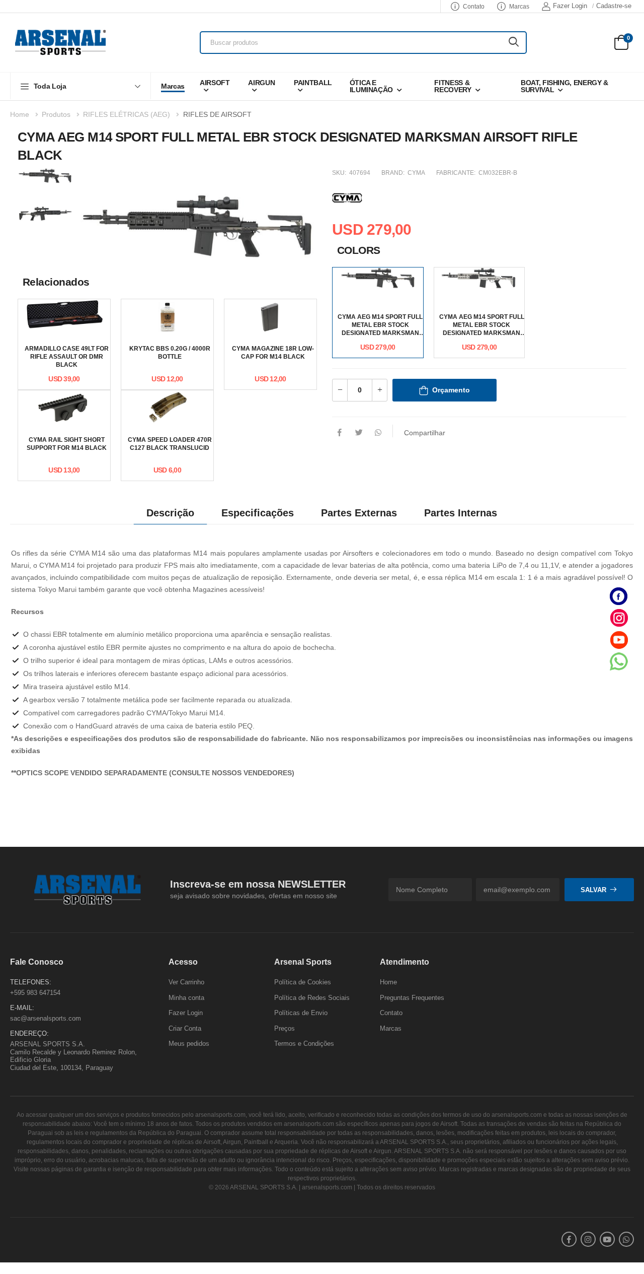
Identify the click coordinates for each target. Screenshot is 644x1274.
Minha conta (186, 997)
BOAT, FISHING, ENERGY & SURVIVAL (564, 86)
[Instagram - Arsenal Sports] (618, 618)
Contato (474, 6)
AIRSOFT (215, 83)
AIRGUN (261, 83)
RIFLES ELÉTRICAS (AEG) (126, 114)
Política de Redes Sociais (312, 997)
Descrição (170, 512)
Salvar (593, 890)
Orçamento (451, 390)
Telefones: (30, 982)
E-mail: (22, 1008)
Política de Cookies (302, 982)
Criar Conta (185, 1028)
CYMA (416, 172)
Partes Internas (460, 512)
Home (19, 114)
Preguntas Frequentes (412, 997)
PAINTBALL (313, 83)
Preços (284, 1028)
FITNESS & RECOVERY (452, 86)
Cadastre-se (613, 6)
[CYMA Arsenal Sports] (347, 196)
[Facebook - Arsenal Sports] (618, 596)
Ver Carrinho (186, 982)
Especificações (257, 512)
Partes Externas (359, 512)
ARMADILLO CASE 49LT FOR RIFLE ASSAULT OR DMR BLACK (67, 356)
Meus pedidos (189, 1044)
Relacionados (56, 282)
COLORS (358, 250)
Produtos (56, 114)
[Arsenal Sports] (60, 42)
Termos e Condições (304, 1044)
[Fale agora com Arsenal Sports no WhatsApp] (618, 661)
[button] (80, 86)
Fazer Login (570, 6)
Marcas (519, 6)
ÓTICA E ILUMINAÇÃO (371, 86)
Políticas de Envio (301, 1013)
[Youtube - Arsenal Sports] (618, 639)
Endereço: (29, 1034)
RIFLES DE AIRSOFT (217, 114)
